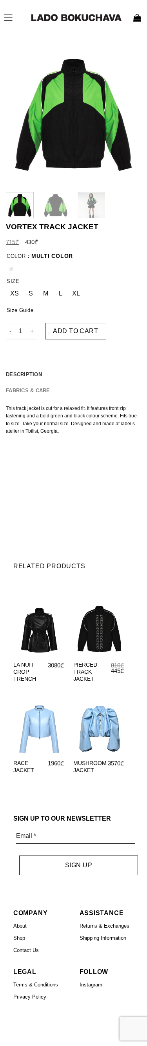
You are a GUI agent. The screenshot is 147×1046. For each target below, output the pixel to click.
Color (16, 256)
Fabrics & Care (28, 390)
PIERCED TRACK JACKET (85, 672)
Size (13, 281)
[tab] (73, 375)
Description (24, 374)
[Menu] (10, 17)
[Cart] (137, 17)
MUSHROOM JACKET (90, 766)
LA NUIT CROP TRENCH (24, 672)
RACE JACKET (23, 766)
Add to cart (75, 330)
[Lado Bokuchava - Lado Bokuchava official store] (76, 17)
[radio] (11, 268)
